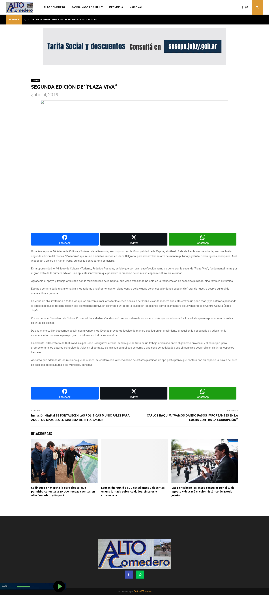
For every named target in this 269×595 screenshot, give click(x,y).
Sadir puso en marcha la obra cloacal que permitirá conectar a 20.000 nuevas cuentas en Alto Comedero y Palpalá (63, 491)
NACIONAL (136, 7)
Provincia (116, 7)
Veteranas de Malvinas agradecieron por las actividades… (65, 19)
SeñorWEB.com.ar (143, 591)
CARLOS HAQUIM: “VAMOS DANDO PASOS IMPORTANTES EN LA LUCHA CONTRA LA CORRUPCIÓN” (192, 418)
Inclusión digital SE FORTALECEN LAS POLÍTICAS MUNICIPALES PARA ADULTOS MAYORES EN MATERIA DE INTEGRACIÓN (80, 418)
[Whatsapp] (247, 7)
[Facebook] (243, 7)
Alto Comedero (54, 7)
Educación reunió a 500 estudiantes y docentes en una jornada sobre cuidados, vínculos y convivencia (133, 491)
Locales (35, 81)
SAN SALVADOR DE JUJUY (87, 7)
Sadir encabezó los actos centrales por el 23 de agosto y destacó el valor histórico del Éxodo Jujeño (202, 491)
